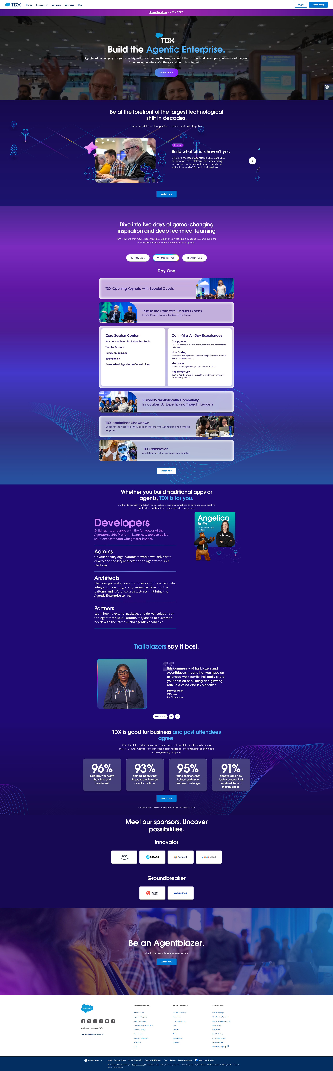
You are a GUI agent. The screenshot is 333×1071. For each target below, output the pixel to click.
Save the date (158, 12)
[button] (252, 160)
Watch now (166, 194)
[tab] (155, 716)
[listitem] (197, 684)
